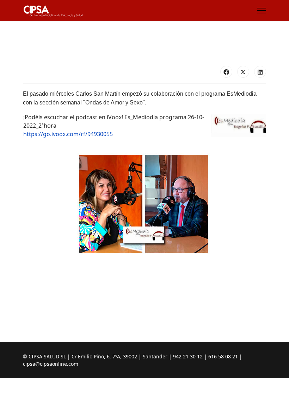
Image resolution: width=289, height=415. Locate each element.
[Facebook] (226, 72)
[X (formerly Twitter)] (243, 72)
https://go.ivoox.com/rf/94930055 (68, 134)
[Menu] (261, 10)
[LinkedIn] (260, 72)
